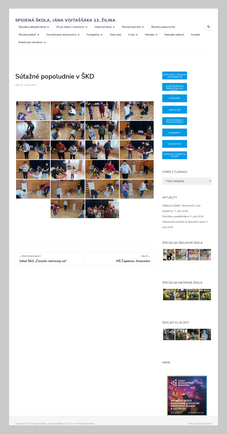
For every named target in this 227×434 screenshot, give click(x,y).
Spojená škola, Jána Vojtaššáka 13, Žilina (65, 20)
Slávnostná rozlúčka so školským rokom (184, 222)
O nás (131, 34)
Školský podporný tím (163, 27)
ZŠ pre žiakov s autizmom (70, 27)
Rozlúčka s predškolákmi (175, 216)
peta (17, 85)
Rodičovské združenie (30, 42)
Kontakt (195, 34)
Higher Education (203, 423)
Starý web (115, 34)
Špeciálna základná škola (32, 27)
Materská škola (103, 27)
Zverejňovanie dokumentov (61, 34)
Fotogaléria (93, 34)
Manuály (149, 34)
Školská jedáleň (27, 34)
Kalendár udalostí (174, 34)
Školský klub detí (131, 27)
